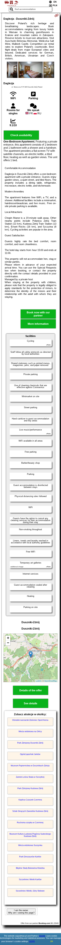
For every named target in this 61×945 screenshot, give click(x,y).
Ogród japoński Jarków (30, 754)
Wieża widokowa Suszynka (30, 845)
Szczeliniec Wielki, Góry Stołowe (30, 891)
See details (30, 703)
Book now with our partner (38, 314)
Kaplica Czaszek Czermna (30, 800)
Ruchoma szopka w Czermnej (30, 822)
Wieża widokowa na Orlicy (30, 731)
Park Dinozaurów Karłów (30, 857)
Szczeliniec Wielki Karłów (30, 879)
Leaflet (38, 680)
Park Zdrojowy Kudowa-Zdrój (30, 788)
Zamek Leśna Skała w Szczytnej (30, 777)
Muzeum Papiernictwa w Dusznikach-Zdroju (30, 765)
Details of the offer (30, 690)
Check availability (21, 135)
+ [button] (8, 638)
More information (38, 323)
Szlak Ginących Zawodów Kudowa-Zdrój (30, 811)
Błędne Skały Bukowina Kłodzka (30, 868)
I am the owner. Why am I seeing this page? (21, 911)
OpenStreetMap (50, 680)
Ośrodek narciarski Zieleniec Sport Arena (30, 720)
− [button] (8, 643)
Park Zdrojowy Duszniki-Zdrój (30, 743)
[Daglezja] (12, 70)
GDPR (32, 941)
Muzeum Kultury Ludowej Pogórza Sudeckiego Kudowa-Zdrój (30, 835)
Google (42, 936)
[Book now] (56, 15)
